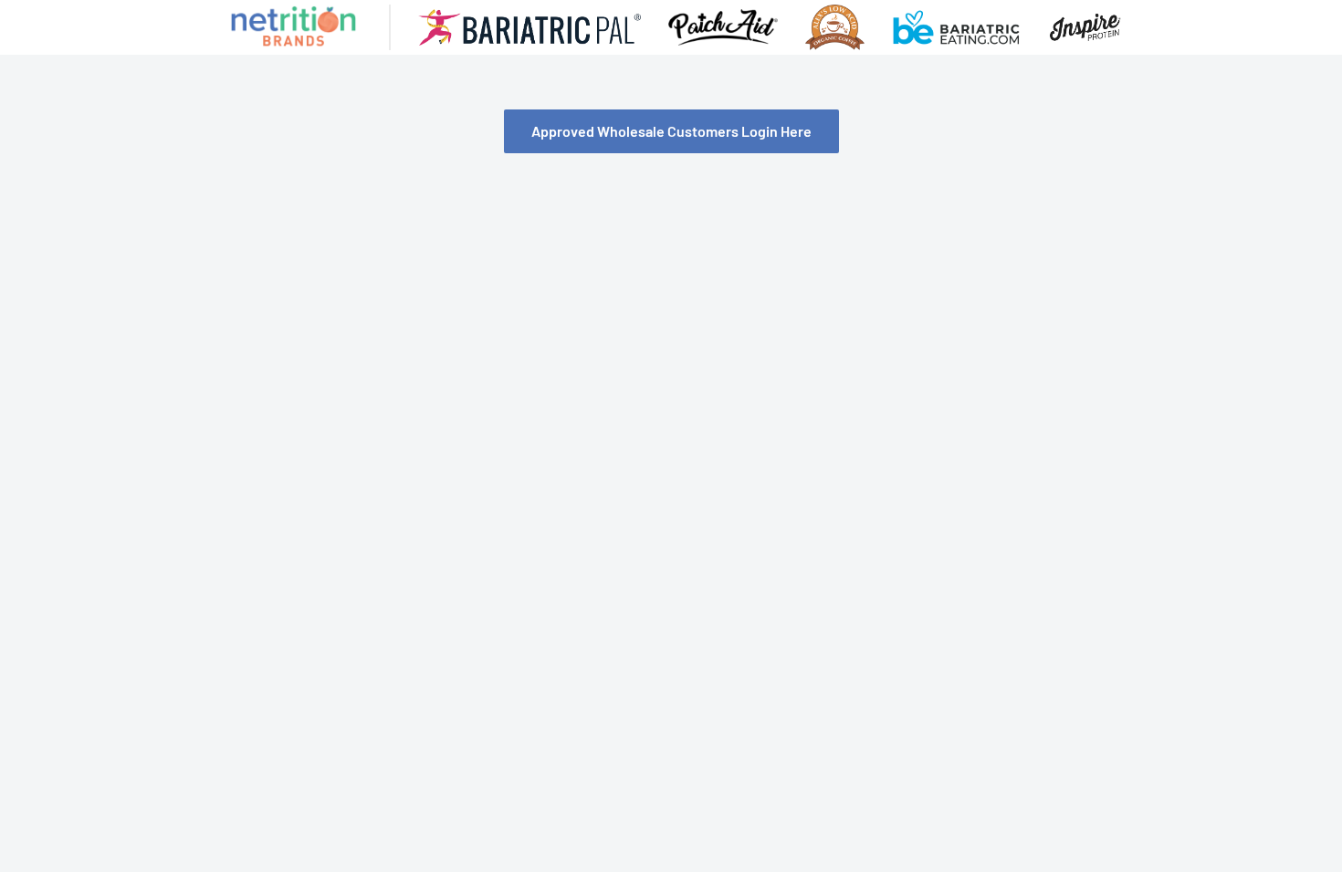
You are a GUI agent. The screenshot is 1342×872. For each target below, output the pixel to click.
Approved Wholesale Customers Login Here (671, 131)
